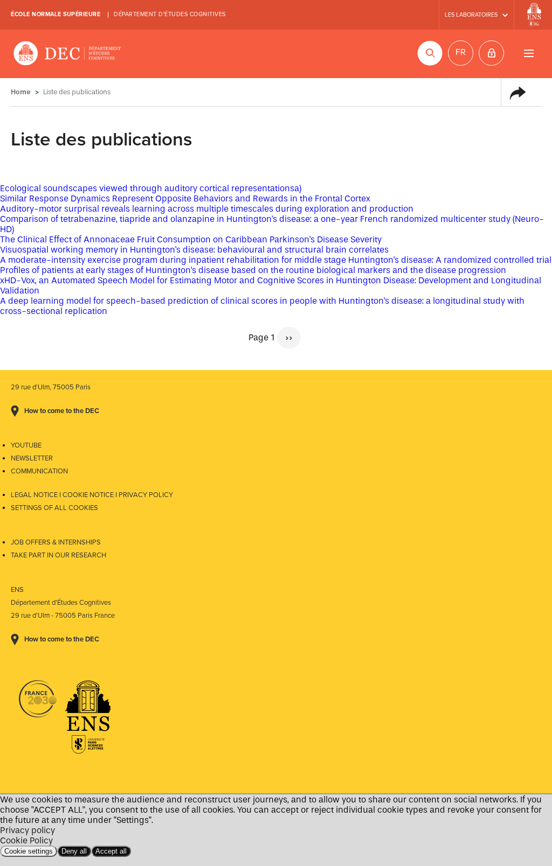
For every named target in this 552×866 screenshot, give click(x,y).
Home (21, 92)
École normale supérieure (55, 14)
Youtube (26, 445)
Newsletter (32, 458)
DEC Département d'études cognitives (67, 54)
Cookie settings (28, 851)
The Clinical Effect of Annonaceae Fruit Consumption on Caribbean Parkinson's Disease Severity (191, 239)
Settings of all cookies (54, 508)
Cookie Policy (26, 840)
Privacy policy (27, 830)
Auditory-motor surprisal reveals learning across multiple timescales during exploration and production (206, 209)
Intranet (491, 53)
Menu (528, 53)
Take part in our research (58, 555)
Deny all (74, 851)
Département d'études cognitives (170, 14)
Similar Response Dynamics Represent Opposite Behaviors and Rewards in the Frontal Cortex (185, 198)
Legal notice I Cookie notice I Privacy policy (92, 495)
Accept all (111, 851)
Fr (461, 52)
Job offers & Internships (56, 542)
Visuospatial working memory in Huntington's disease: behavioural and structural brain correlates (194, 250)
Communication (39, 471)
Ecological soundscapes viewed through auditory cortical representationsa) (150, 188)
